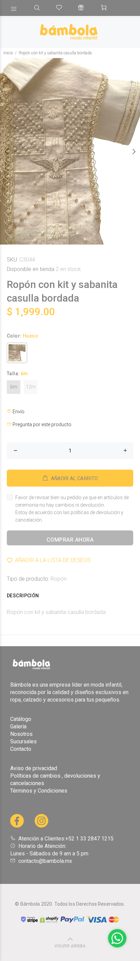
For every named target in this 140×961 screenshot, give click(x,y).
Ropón (59, 579)
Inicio (8, 53)
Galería (18, 726)
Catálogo (20, 719)
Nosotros (21, 734)
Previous (6, 151)
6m (13, 386)
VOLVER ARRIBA (70, 946)
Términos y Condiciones (38, 790)
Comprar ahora (70, 540)
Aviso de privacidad (33, 768)
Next (133, 151)
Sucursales (23, 741)
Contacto (20, 749)
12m (31, 386)
